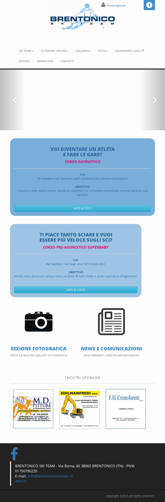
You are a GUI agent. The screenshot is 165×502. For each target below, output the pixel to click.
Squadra (82, 51)
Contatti (67, 61)
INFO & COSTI (82, 208)
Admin (20, 481)
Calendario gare (128, 51)
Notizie (24, 61)
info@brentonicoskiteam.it (50, 476)
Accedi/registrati (116, 5)
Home (17, 38)
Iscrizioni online (53, 51)
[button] (12, 100)
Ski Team (25, 51)
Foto (102, 51)
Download (45, 61)
